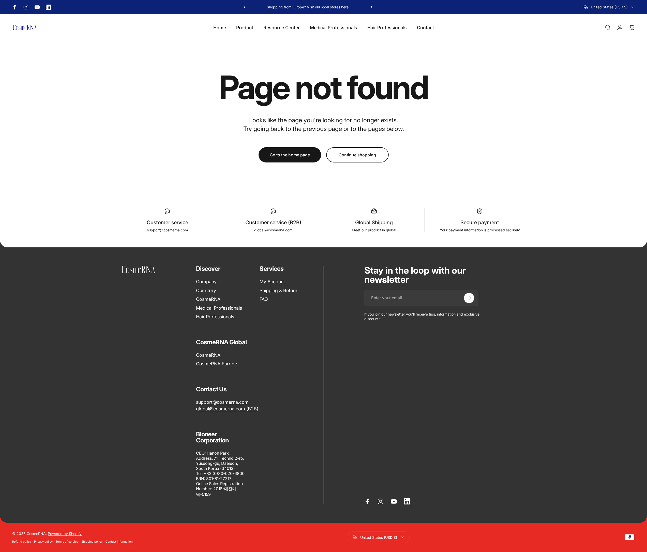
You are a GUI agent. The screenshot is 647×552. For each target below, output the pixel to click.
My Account (272, 281)
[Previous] (245, 7)
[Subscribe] (469, 298)
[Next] (370, 7)
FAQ (264, 299)
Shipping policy (91, 541)
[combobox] (609, 7)
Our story (206, 290)
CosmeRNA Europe (216, 363)
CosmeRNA (208, 299)
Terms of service (67, 541)
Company (206, 281)
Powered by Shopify (65, 533)
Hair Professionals (215, 316)
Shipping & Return (278, 290)
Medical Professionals (219, 308)
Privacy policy (43, 541)
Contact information (119, 541)
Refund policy (21, 541)
